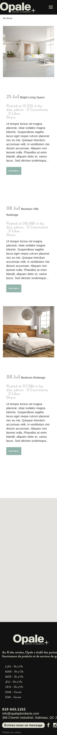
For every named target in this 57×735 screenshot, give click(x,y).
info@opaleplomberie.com (20, 713)
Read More (14, 171)
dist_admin (15, 110)
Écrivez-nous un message (23, 725)
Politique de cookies (11, 732)
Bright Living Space (32, 97)
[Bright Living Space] (28, 51)
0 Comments (37, 110)
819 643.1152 (14, 709)
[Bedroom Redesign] (28, 331)
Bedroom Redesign (33, 377)
